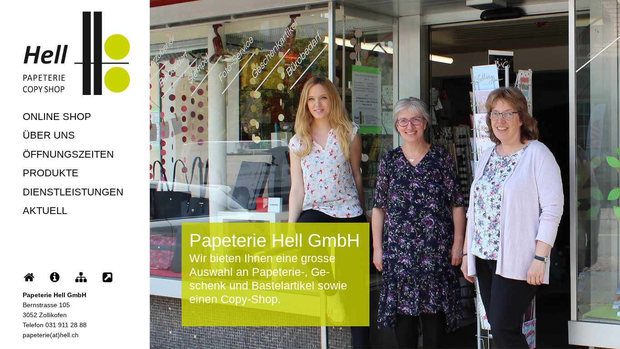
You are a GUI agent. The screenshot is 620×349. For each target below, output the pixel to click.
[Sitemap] (81, 277)
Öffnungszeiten (68, 154)
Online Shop (57, 116)
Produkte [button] (51, 173)
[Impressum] (54, 277)
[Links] (107, 277)
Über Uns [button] (49, 135)
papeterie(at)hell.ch (51, 335)
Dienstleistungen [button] (73, 192)
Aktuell (45, 210)
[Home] (29, 277)
